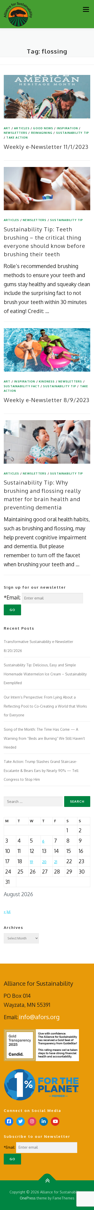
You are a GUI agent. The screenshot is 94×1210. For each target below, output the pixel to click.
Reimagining (41, 133)
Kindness (47, 381)
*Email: (12, 597)
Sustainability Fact (22, 386)
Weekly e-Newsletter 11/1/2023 (46, 146)
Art (7, 128)
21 (55, 862)
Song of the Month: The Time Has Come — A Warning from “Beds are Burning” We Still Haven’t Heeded (44, 738)
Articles (22, 128)
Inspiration (67, 128)
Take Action (17, 137)
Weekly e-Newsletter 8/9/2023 (46, 399)
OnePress (28, 1198)
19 (31, 862)
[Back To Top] (47, 1180)
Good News (43, 128)
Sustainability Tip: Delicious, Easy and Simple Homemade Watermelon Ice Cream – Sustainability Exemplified (45, 674)
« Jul (7, 912)
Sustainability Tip (72, 133)
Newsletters (15, 133)
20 (44, 862)
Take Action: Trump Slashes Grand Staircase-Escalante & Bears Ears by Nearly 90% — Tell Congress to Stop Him (41, 770)
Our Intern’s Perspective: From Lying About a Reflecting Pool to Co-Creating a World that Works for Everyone (45, 706)
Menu (85, 9)
